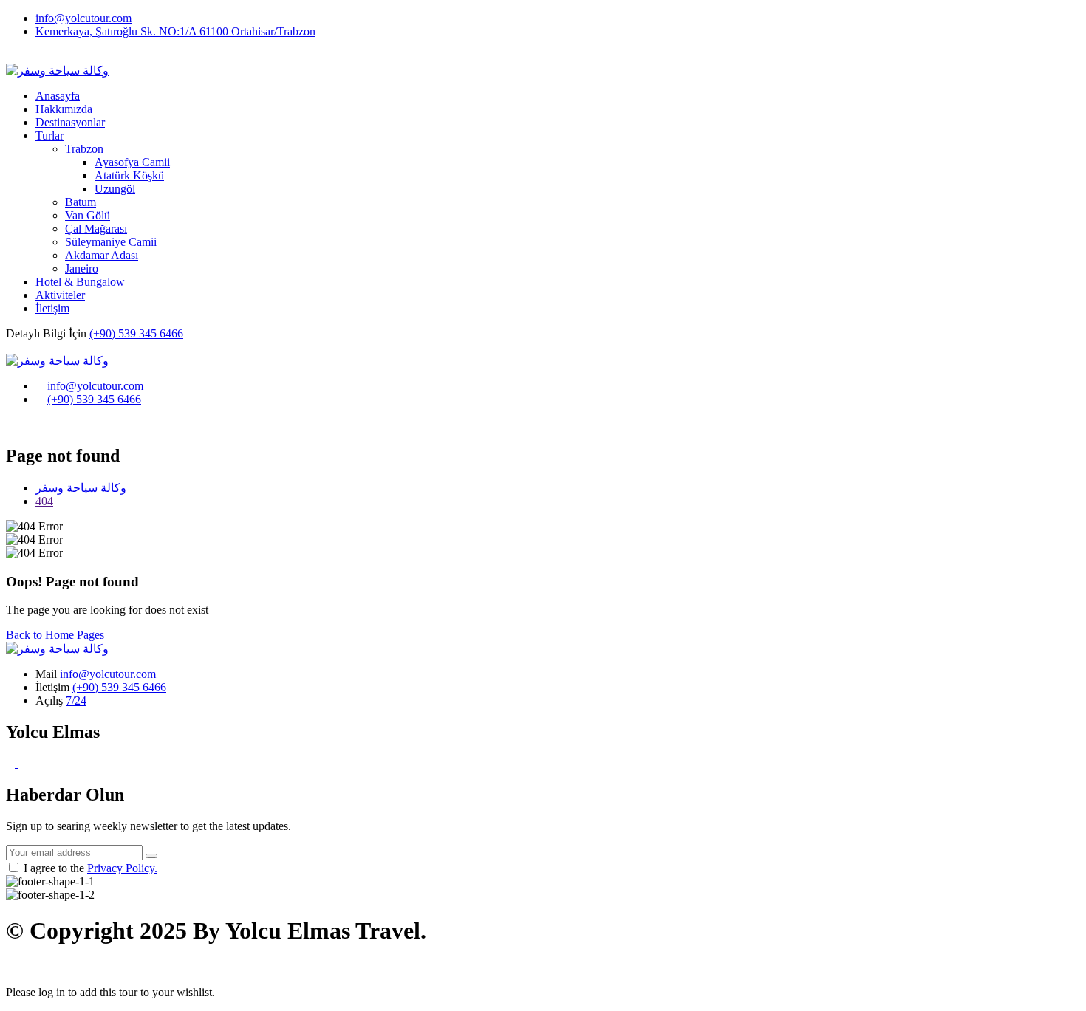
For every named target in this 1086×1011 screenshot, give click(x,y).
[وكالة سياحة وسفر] (57, 360)
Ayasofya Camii (132, 162)
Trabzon (84, 149)
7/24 (76, 700)
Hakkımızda (63, 109)
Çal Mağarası (96, 228)
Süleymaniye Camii (111, 242)
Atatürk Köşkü (129, 175)
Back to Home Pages (55, 634)
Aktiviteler (60, 295)
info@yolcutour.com (83, 18)
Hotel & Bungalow (80, 281)
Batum (80, 202)
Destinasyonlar (70, 122)
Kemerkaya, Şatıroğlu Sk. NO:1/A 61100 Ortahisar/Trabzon (175, 31)
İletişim (52, 308)
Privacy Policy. (122, 868)
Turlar (49, 135)
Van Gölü (87, 215)
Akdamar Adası (101, 255)
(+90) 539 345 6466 (136, 333)
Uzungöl (115, 188)
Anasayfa (57, 95)
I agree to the (90, 868)
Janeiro (81, 268)
